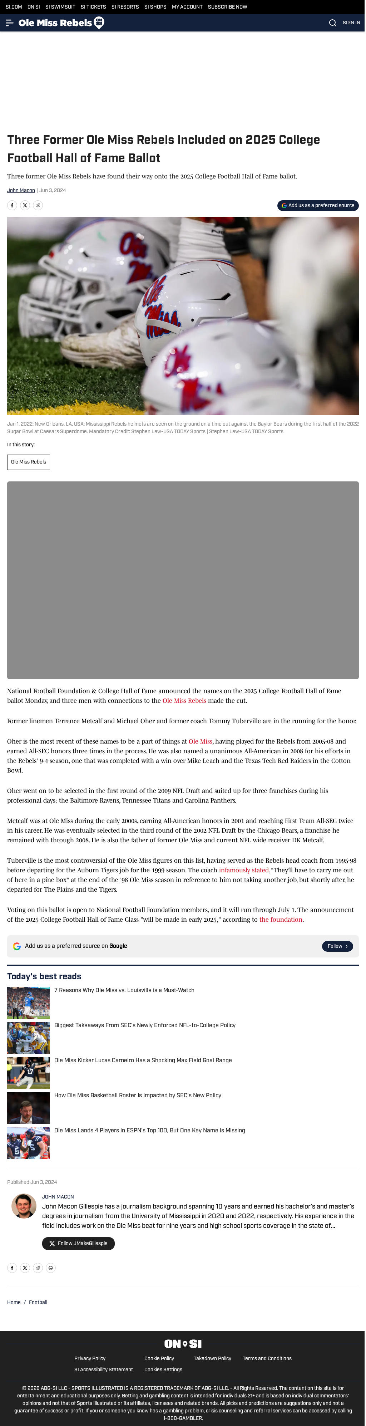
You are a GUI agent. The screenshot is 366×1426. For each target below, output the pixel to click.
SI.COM (14, 7)
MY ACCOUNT (187, 7)
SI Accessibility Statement (103, 1370)
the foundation (280, 919)
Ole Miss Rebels (28, 462)
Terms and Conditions (267, 1359)
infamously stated (244, 870)
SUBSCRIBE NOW (227, 7)
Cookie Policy (159, 1359)
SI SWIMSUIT (60, 7)
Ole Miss (200, 741)
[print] (51, 1268)
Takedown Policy (212, 1359)
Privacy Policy (89, 1359)
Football (38, 1302)
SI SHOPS (155, 7)
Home (14, 1302)
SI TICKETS (93, 7)
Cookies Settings (163, 1370)
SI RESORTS (125, 7)
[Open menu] (10, 23)
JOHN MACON (58, 1197)
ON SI (34, 7)
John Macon (21, 190)
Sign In (351, 23)
